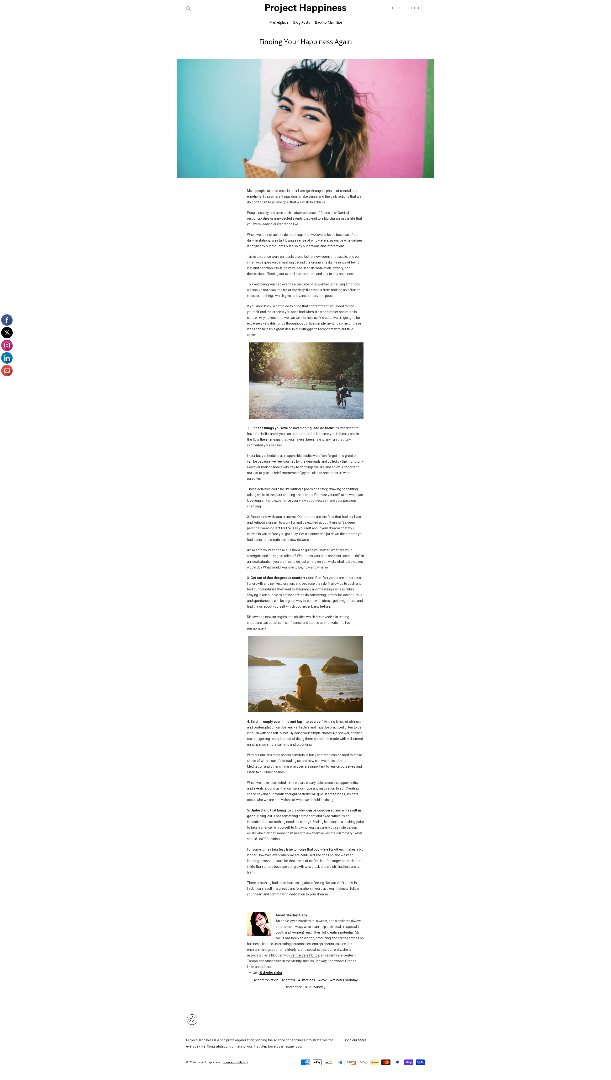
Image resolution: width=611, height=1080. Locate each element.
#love (322, 980)
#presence (294, 987)
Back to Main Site (328, 22)
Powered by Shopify (235, 1062)
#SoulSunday (315, 987)
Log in (395, 8)
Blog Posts (301, 22)
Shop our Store (355, 1040)
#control (288, 980)
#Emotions (306, 980)
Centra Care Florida (304, 955)
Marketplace (278, 22)
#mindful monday (344, 980)
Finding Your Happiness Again (305, 41)
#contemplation (266, 980)
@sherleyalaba (270, 972)
